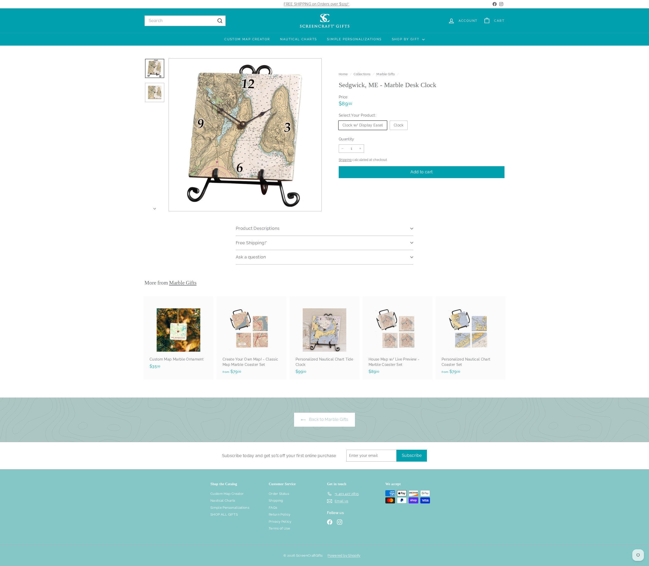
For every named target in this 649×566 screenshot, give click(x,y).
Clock (399, 125)
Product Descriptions (258, 228)
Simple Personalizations (354, 39)
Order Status (279, 494)
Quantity (346, 139)
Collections (362, 74)
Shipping (345, 160)
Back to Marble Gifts (328, 419)
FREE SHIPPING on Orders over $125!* (316, 4)
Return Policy (280, 514)
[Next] (155, 207)
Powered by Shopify (344, 555)
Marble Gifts (385, 74)
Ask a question (251, 256)
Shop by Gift (406, 39)
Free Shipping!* (251, 242)
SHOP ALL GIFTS (224, 514)
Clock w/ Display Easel (362, 125)
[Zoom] (245, 135)
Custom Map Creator (247, 39)
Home (344, 74)
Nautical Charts (298, 39)
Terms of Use (279, 528)
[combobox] (185, 20)
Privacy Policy (280, 521)
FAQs (273, 508)
